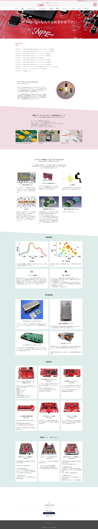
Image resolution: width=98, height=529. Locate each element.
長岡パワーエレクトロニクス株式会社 (50, 527)
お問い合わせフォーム (49, 513)
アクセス (95, 1)
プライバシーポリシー (49, 523)
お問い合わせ (49, 27)
